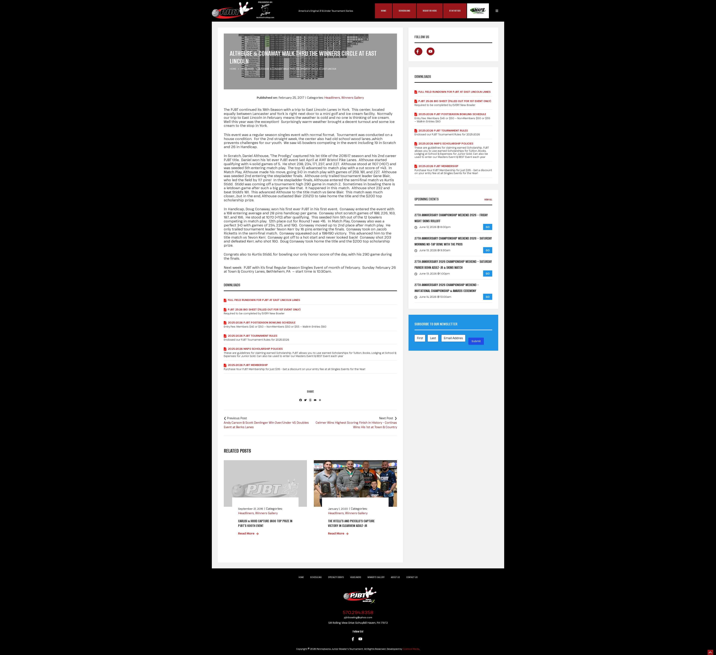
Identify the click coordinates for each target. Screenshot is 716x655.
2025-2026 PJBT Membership (248, 365)
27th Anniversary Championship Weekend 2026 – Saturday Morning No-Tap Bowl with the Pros (453, 241)
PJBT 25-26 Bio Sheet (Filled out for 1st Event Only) (264, 309)
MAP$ (478, 10)
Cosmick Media (411, 648)
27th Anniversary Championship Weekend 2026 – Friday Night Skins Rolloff (451, 218)
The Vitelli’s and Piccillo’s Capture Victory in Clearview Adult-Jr (351, 523)
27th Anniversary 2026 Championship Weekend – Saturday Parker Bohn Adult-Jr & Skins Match (453, 264)
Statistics (455, 10)
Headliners (247, 68)
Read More (246, 533)
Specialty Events (336, 577)
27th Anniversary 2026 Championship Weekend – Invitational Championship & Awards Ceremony (446, 288)
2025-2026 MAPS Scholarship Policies (255, 349)
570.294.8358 (358, 612)
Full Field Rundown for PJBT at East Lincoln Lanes (264, 300)
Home (383, 10)
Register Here (430, 10)
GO (488, 227)
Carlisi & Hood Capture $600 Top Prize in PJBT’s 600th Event (265, 523)
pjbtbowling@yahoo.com (358, 617)
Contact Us (412, 577)
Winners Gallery (352, 98)
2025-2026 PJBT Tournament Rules (252, 335)
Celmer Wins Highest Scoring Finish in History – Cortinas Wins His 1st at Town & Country (356, 425)
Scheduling (404, 10)
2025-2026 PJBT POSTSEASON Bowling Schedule (262, 322)
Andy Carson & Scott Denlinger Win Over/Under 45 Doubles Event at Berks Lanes (266, 425)
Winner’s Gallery (376, 577)
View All (488, 199)
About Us (395, 577)
